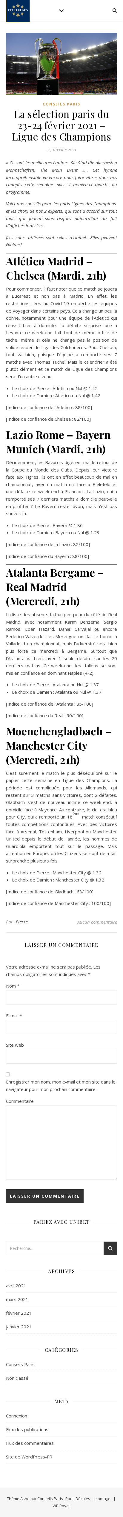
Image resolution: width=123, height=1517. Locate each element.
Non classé (17, 1378)
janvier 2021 (19, 1327)
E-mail (14, 1015)
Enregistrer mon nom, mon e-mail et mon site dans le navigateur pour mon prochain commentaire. (61, 1085)
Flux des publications (27, 1429)
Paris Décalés (77, 1498)
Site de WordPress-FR (29, 1457)
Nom (12, 986)
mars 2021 (17, 1299)
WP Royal (61, 1505)
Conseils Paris (61, 104)
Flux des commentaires (30, 1443)
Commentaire (20, 1101)
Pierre (22, 922)
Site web (15, 1045)
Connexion (16, 1416)
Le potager (102, 1498)
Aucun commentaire (97, 922)
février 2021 (19, 1313)
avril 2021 (16, 1286)
